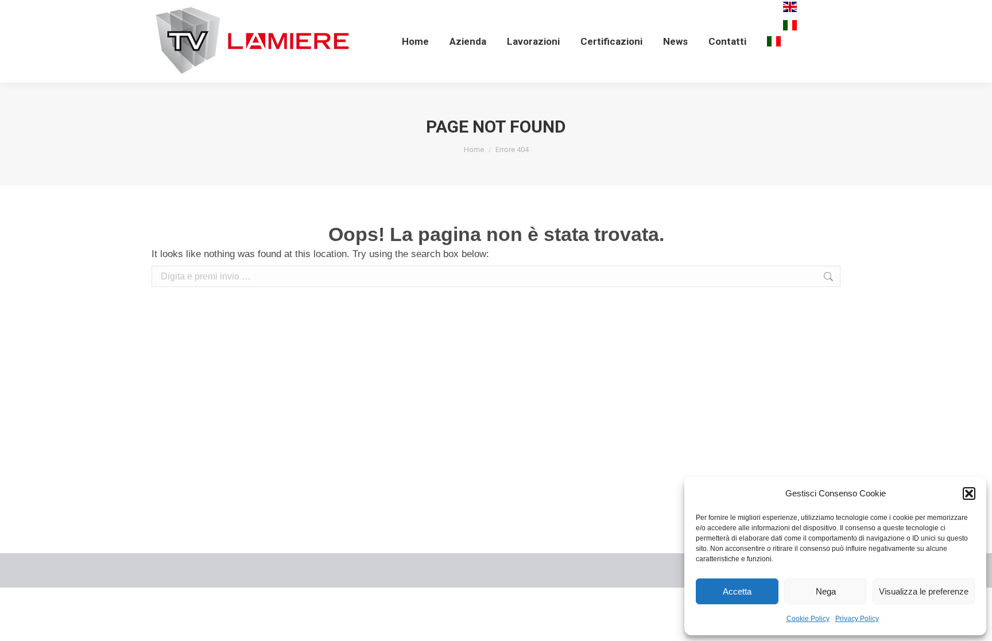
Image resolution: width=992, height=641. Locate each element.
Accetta (737, 591)
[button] (969, 493)
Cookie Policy (808, 619)
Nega (826, 591)
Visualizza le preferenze (923, 591)
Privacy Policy (857, 619)
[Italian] (774, 41)
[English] (790, 10)
